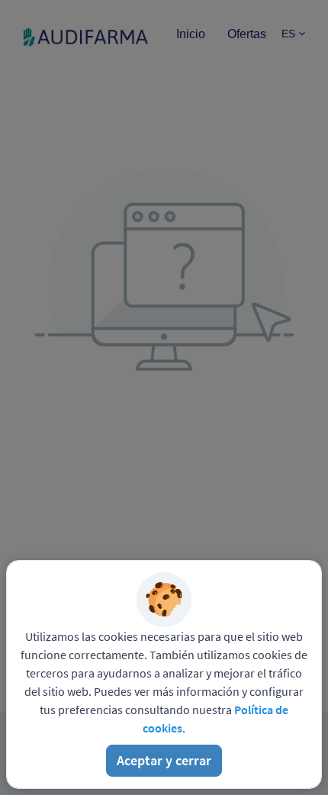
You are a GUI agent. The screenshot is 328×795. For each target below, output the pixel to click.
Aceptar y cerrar (164, 760)
